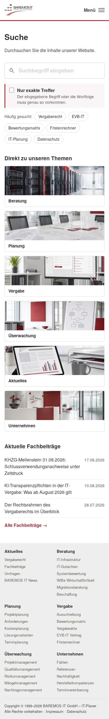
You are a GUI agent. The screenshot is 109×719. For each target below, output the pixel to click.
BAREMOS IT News (20, 580)
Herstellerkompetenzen (75, 682)
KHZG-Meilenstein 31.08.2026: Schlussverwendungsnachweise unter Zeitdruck (42, 466)
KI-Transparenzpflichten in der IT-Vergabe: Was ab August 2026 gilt (38, 488)
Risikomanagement (19, 676)
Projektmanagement (20, 662)
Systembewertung (71, 573)
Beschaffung (67, 594)
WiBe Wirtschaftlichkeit (75, 580)
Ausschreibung (69, 614)
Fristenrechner (63, 128)
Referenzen (66, 669)
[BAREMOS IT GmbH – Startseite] (18, 10)
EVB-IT (78, 116)
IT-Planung (18, 139)
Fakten (62, 662)
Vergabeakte (67, 628)
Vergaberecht (50, 116)
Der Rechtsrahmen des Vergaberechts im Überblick (31, 508)
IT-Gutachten (67, 566)
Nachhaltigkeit (68, 676)
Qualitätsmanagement (22, 669)
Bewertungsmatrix (24, 128)
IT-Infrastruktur (68, 559)
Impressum (54, 711)
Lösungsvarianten (18, 635)
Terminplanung (16, 642)
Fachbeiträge (14, 566)
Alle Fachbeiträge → (25, 525)
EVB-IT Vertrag (69, 635)
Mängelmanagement (20, 682)
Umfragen (12, 573)
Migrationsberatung (72, 587)
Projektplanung (16, 614)
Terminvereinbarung (72, 689)
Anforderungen (16, 621)
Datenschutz (48, 139)
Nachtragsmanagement (23, 689)
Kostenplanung (16, 628)
